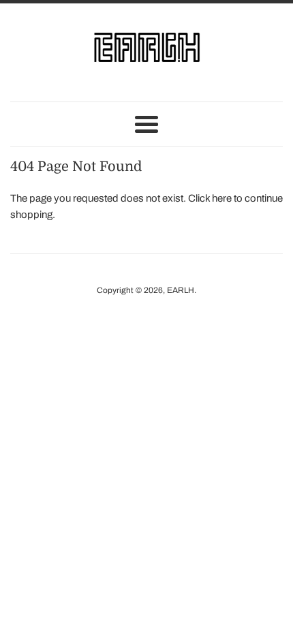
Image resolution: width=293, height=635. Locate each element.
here (222, 198)
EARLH (180, 290)
